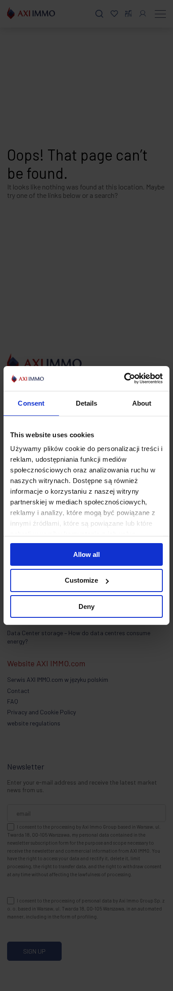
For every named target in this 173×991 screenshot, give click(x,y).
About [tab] (142, 403)
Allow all (86, 554)
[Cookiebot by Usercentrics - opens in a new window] (124, 378)
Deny (86, 606)
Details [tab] (87, 403)
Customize (81, 580)
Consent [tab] (31, 403)
